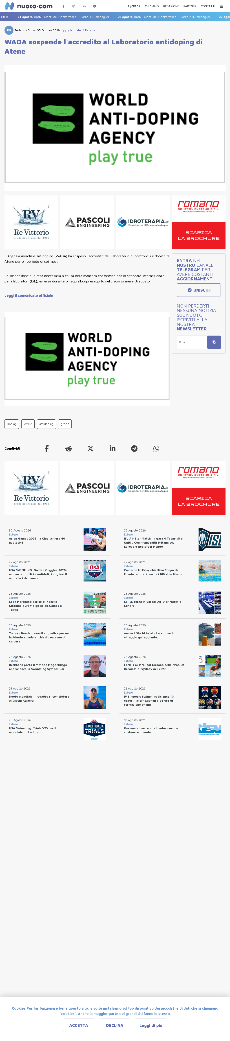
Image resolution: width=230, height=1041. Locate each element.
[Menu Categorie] (221, 6)
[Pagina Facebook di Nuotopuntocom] (63, 6)
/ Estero (88, 30)
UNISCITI (201, 290)
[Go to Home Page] (64, 30)
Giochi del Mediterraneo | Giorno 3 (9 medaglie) (52, 17)
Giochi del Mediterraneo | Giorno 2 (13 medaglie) (153, 17)
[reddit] (68, 448)
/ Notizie (73, 30)
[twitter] (90, 448)
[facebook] (46, 448)
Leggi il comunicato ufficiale (28, 295)
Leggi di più (150, 1025)
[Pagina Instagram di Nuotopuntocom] (74, 6)
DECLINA (114, 1025)
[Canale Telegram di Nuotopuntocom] (94, 6)
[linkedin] (112, 448)
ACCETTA (78, 1025)
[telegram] (134, 448)
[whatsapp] (156, 448)
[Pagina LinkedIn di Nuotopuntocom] (84, 6)
